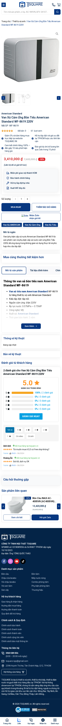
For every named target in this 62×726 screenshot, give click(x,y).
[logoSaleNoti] (23, 710)
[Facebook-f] (4, 561)
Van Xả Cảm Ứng (32, 225)
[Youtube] (16, 561)
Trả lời (5, 453)
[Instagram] (10, 561)
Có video (19, 436)
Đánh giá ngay (31, 416)
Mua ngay (16, 207)
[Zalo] (19, 720)
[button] (3, 98)
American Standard (11, 113)
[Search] (57, 12)
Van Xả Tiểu (50, 225)
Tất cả (9, 430)
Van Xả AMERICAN (11, 225)
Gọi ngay (31, 724)
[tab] (14, 270)
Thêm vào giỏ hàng (46, 207)
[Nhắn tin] (43, 720)
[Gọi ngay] (31, 720)
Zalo (19, 724)
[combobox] (27, 12)
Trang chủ (6, 21)
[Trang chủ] (7, 720)
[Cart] (59, 5)
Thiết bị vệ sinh (19, 21)
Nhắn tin (43, 724)
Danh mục (55, 724)
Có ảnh (31, 436)
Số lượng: (6, 199)
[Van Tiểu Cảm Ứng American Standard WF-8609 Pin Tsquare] (31, 60)
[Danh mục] (55, 720)
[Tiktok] (23, 561)
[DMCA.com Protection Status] (39, 710)
